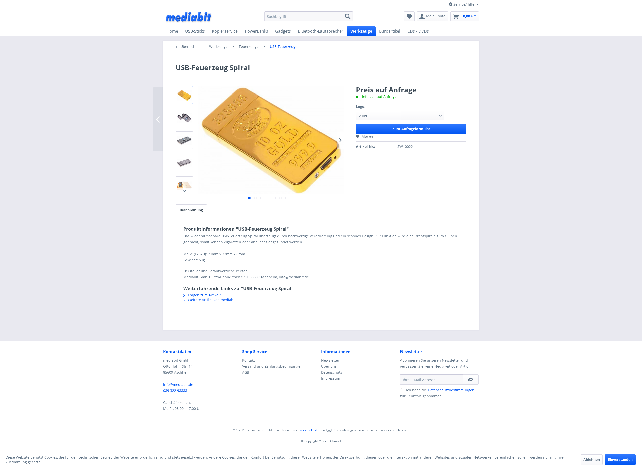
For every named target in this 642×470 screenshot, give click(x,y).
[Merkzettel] (409, 16)
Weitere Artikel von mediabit (211, 299)
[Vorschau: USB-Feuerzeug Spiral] (184, 95)
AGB (245, 372)
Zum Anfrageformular (411, 128)
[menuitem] (308, 16)
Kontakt (248, 360)
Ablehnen (591, 459)
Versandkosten (310, 430)
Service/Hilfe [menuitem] (463, 4)
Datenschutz (331, 372)
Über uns (329, 366)
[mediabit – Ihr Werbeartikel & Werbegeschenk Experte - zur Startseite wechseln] (189, 17)
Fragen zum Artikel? (204, 295)
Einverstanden (620, 459)
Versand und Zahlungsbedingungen (272, 366)
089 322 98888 (175, 390)
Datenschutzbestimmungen (451, 390)
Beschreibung (191, 210)
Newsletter (330, 360)
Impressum (330, 378)
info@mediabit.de (178, 384)
